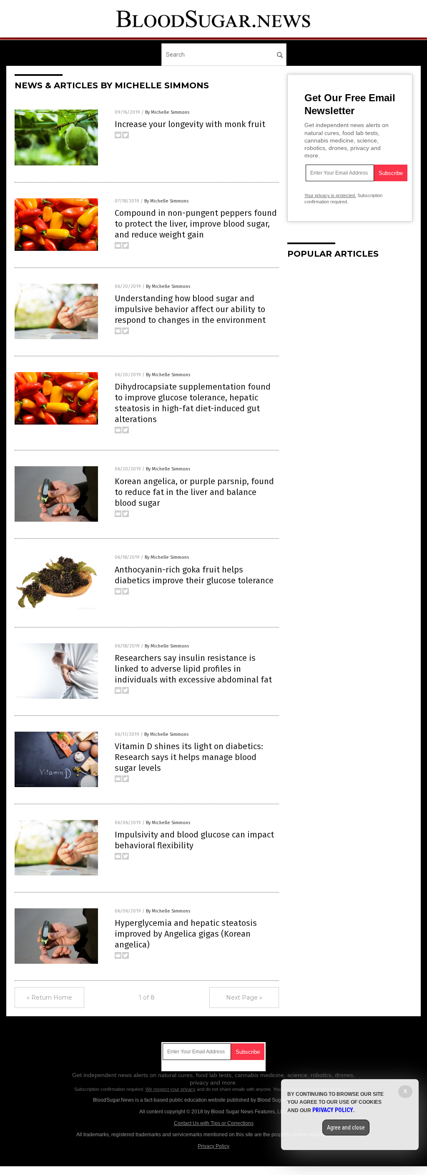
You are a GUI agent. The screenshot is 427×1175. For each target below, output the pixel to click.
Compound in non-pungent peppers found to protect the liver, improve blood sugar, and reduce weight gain (196, 224)
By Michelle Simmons (167, 112)
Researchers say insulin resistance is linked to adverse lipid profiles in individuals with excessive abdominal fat (193, 669)
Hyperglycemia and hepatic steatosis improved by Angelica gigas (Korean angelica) (186, 934)
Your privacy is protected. (330, 195)
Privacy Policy (213, 1146)
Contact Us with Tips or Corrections (214, 1123)
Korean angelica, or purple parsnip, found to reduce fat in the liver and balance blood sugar (194, 492)
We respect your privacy (171, 1089)
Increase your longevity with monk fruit (190, 124)
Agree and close (346, 1127)
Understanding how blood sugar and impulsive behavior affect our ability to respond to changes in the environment (190, 309)
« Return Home (49, 997)
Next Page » (244, 997)
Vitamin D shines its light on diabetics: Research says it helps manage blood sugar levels (189, 757)
